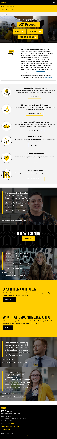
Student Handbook (34, 31)
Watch (7, 328)
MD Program (7, 10)
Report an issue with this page (10, 426)
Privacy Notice (4, 435)
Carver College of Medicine (8, 6)
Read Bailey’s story (19, 275)
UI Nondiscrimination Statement (14, 435)
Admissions (18, 31)
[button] (54, 2)
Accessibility (25, 435)
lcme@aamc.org (48, 77)
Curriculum (8, 299)
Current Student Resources (27, 37)
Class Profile (27, 238)
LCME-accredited (40, 71)
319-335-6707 (10, 423)
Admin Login (6, 429)
